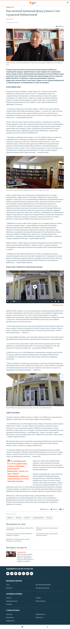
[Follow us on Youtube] (7, 573)
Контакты (9, 588)
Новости (8, 598)
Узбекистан (39, 617)
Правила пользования (42, 588)
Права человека (40, 601)
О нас (7, 584)
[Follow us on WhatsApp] (23, 573)
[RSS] (31, 573)
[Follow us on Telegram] (19, 573)
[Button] (60, 26)
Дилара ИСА (10, 19)
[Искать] (47, 627)
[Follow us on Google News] (27, 573)
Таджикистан (10, 621)
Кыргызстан (10, 617)
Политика (9, 604)
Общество (10, 7)
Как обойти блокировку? (43, 584)
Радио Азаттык (13, 275)
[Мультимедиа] (22, 627)
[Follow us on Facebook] (15, 573)
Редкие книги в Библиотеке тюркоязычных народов (26, 273)
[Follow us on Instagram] (11, 573)
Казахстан (9, 614)
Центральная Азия (11, 601)
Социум (38, 598)
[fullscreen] (62, 301)
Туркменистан (21, 552)
